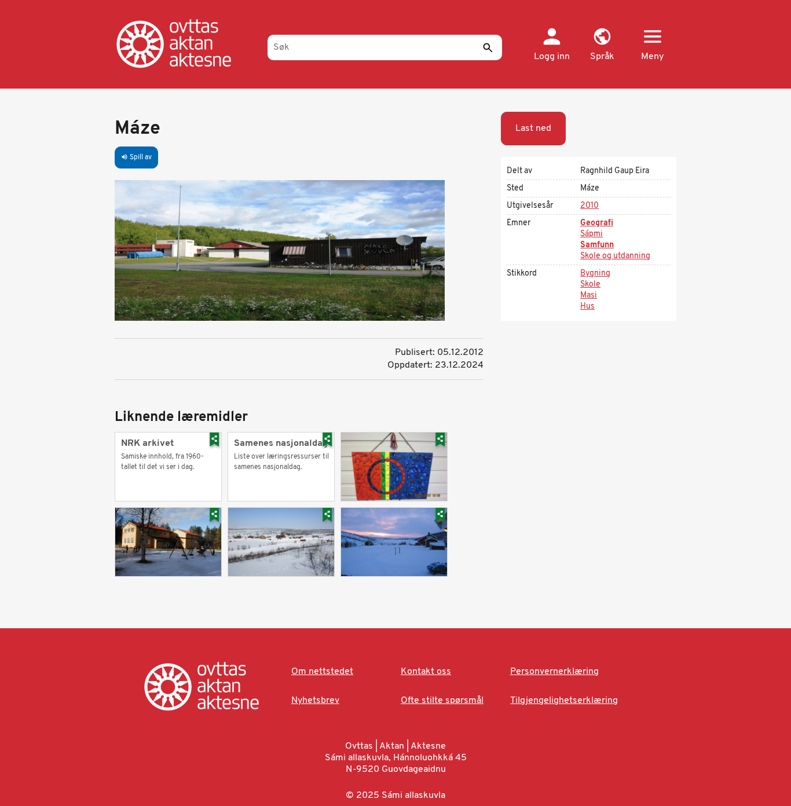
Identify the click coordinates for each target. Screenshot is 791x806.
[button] (602, 45)
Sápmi (591, 234)
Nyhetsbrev (315, 700)
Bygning (595, 273)
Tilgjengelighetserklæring (564, 700)
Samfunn (597, 245)
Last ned (533, 128)
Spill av (136, 157)
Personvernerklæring (554, 671)
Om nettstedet (322, 671)
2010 (589, 205)
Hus (587, 306)
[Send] (487, 47)
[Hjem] (186, 43)
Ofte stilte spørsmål (442, 700)
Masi (588, 295)
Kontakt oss (426, 671)
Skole (590, 284)
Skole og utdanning (615, 256)
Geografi (596, 223)
